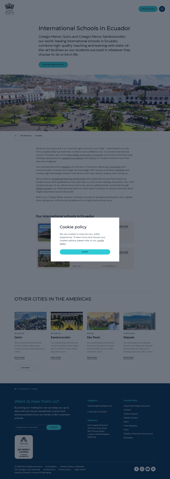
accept (85, 252)
